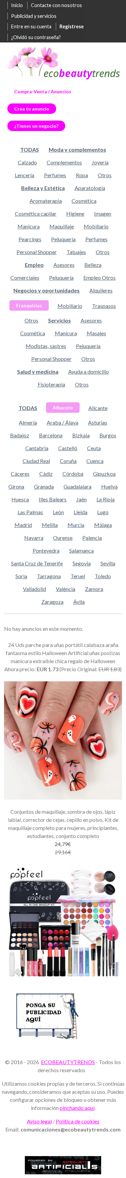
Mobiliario (96, 226)
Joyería (100, 162)
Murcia (76, 525)
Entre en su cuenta (31, 26)
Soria (21, 576)
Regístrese (71, 26)
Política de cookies (77, 1121)
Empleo (34, 264)
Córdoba (72, 473)
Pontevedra (46, 550)
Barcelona (50, 435)
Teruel (78, 576)
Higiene (75, 213)
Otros (105, 175)
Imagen (102, 213)
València (65, 589)
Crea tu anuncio (31, 109)
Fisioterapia (51, 384)
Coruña (68, 461)
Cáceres (20, 473)
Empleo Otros (99, 277)
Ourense (63, 537)
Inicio (17, 5)
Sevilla (107, 563)
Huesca (20, 499)
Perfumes (55, 175)
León (58, 512)
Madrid (23, 525)
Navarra (33, 537)
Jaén (81, 499)
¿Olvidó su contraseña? (36, 37)
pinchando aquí (77, 1108)
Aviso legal (39, 1121)
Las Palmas (30, 512)
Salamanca (81, 550)
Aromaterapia (46, 200)
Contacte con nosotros (56, 5)
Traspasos (104, 306)
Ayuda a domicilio (88, 371)
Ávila (79, 601)
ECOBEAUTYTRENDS (68, 1062)
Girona (16, 486)
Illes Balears (53, 499)
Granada (44, 486)
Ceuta (94, 448)
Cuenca (94, 461)
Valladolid (34, 589)
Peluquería (63, 239)
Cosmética (84, 200)
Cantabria (36, 448)
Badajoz (19, 435)
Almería (28, 422)
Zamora (94, 589)
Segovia (82, 563)
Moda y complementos (77, 149)
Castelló (67, 448)
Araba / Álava (62, 422)
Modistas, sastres (46, 346)
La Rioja (105, 499)
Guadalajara (77, 486)
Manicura (28, 226)
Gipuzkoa (104, 473)
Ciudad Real (36, 461)
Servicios (59, 320)
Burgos (107, 435)
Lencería (24, 175)
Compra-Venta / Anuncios (42, 91)
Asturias (97, 422)
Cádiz (46, 473)
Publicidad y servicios (33, 16)
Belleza (92, 264)
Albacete (63, 407)
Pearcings (29, 239)
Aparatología (90, 188)
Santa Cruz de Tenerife (37, 563)
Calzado (27, 162)
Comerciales (24, 277)
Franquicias (29, 305)
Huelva (109, 486)
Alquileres (101, 290)
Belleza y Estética (43, 188)
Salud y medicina (37, 371)
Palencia (92, 537)
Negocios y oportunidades (46, 290)
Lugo (103, 512)
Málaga (103, 525)
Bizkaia (81, 435)
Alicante (98, 408)
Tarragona (49, 576)
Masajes (96, 333)
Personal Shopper (36, 252)
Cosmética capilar (35, 213)
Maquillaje (61, 226)
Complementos (64, 162)
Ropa (82, 175)
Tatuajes (76, 252)
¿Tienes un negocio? (36, 126)
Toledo (103, 576)
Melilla (50, 525)
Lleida (80, 512)
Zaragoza (52, 601)
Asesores (64, 264)
